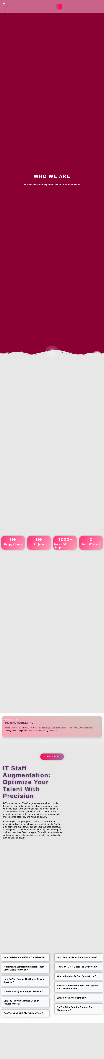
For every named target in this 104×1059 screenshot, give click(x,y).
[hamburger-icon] (59, 6)
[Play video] (52, 352)
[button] (78, 7)
